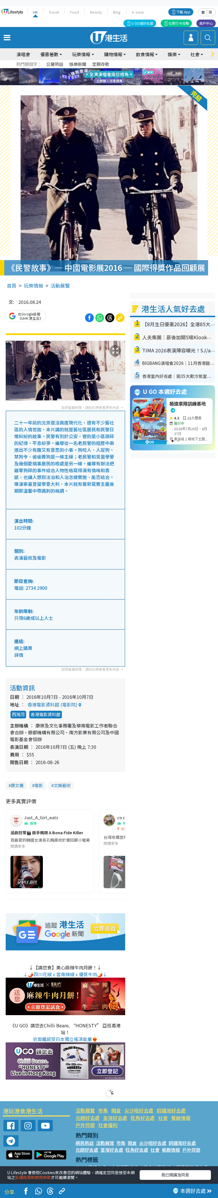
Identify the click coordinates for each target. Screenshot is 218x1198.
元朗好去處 (88, 1117)
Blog (117, 12)
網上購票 (23, 648)
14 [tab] (107, 84)
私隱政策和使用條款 (33, 1177)
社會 (163, 1117)
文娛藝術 (62, 785)
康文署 (17, 785)
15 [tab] (113, 84)
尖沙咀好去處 (138, 1110)
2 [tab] (102, 70)
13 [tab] (102, 84)
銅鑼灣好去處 (171, 1110)
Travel (54, 12)
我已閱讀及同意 (175, 1175)
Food (74, 12)
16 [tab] (119, 84)
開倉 (116, 1110)
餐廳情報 (180, 1117)
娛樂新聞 (77, 64)
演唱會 (23, 54)
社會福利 (108, 1124)
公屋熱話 (54, 64)
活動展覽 (60, 285)
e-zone (138, 12)
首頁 (11, 285)
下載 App (183, 11)
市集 (103, 1110)
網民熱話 (85, 1143)
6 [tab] (124, 70)
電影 (38, 785)
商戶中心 (206, 23)
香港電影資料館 (45, 714)
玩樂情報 (33, 285)
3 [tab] (107, 70)
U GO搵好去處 (142, 23)
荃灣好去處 (115, 1117)
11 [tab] (119, 77)
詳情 (18, 654)
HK (35, 12)
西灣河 (18, 714)
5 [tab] (119, 70)
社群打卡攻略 (179, 23)
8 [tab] (102, 77)
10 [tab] (113, 77)
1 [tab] (96, 70)
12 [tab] (124, 77)
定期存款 (100, 64)
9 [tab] (107, 77)
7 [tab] (96, 77)
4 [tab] (113, 70)
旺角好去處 (143, 1117)
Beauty (96, 12)
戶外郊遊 (85, 1124)
